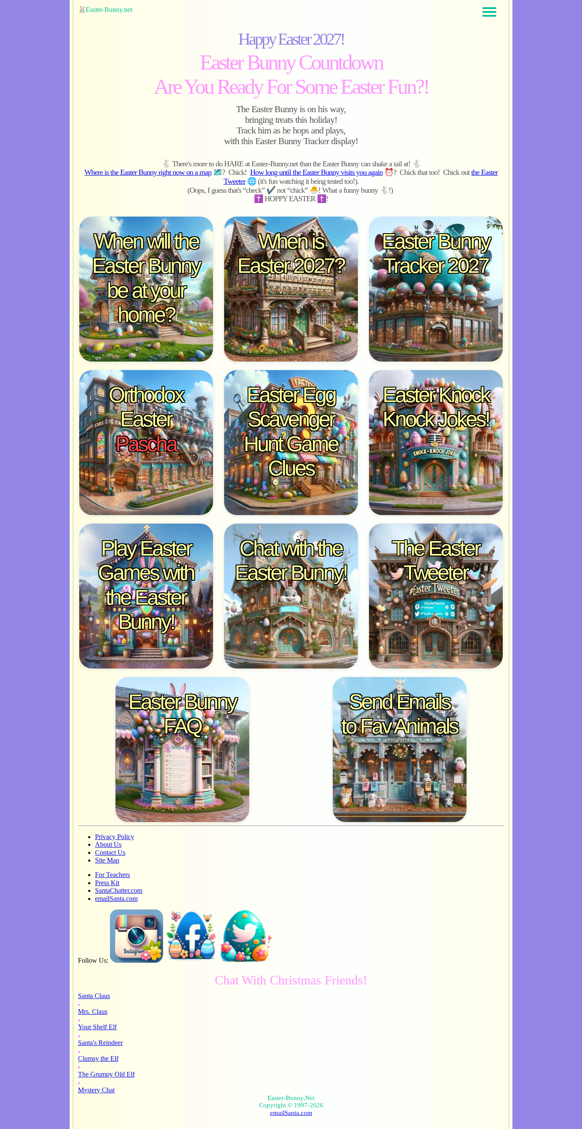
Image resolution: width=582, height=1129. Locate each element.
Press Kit (107, 882)
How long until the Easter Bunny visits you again (316, 172)
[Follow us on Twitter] (246, 960)
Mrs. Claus (92, 1011)
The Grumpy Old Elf (106, 1074)
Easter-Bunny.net (109, 9)
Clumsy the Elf (98, 1058)
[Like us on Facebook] (191, 960)
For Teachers (112, 874)
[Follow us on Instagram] (136, 960)
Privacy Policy (114, 836)
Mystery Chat (96, 1090)
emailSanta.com (116, 898)
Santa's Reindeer (100, 1042)
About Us (108, 844)
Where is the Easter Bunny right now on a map (147, 172)
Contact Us (110, 852)
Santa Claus (94, 995)
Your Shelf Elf (97, 1027)
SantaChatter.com (118, 890)
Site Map (107, 860)
